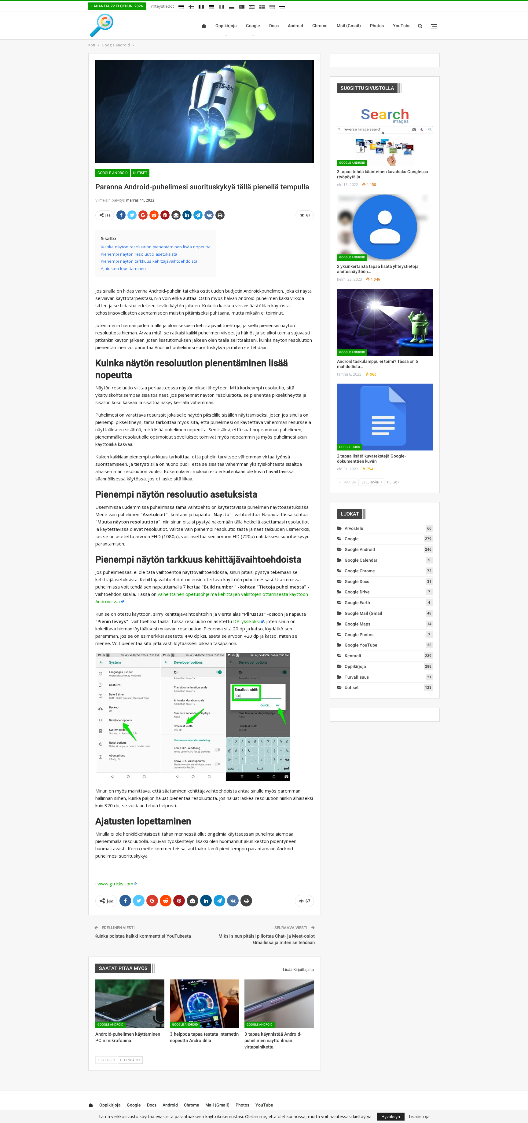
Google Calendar (361, 560)
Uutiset (140, 173)
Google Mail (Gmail (363, 613)
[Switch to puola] (231, 5)
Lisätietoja (419, 1116)
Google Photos (359, 634)
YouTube (402, 25)
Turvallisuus (357, 677)
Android (295, 25)
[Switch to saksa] (211, 5)
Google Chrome (360, 570)
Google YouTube (361, 645)
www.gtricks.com (115, 884)
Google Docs (349, 447)
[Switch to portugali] (241, 5)
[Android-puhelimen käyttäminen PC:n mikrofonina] (129, 1003)
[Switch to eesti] (181, 5)
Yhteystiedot (162, 6)
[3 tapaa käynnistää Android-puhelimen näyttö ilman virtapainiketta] (279, 1003)
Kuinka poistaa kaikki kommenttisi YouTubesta (142, 936)
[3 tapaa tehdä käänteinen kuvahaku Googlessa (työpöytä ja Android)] (385, 132)
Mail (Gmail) (349, 25)
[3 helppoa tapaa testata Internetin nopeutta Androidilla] (204, 1003)
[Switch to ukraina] (272, 5)
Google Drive (357, 591)
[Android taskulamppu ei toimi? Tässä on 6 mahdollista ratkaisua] (385, 322)
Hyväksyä (390, 1116)
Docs (274, 25)
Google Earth (357, 602)
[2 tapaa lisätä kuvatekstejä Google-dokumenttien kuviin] (385, 417)
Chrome (320, 25)
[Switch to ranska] (201, 5)
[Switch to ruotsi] (262, 5)
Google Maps (357, 624)
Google (253, 25)
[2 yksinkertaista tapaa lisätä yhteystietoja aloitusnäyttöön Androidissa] (385, 227)
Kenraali (353, 655)
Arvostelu (354, 528)
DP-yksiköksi (246, 621)
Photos (377, 25)
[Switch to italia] (221, 5)
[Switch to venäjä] (282, 5)
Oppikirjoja (226, 25)
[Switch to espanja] (252, 5)
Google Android (112, 173)
